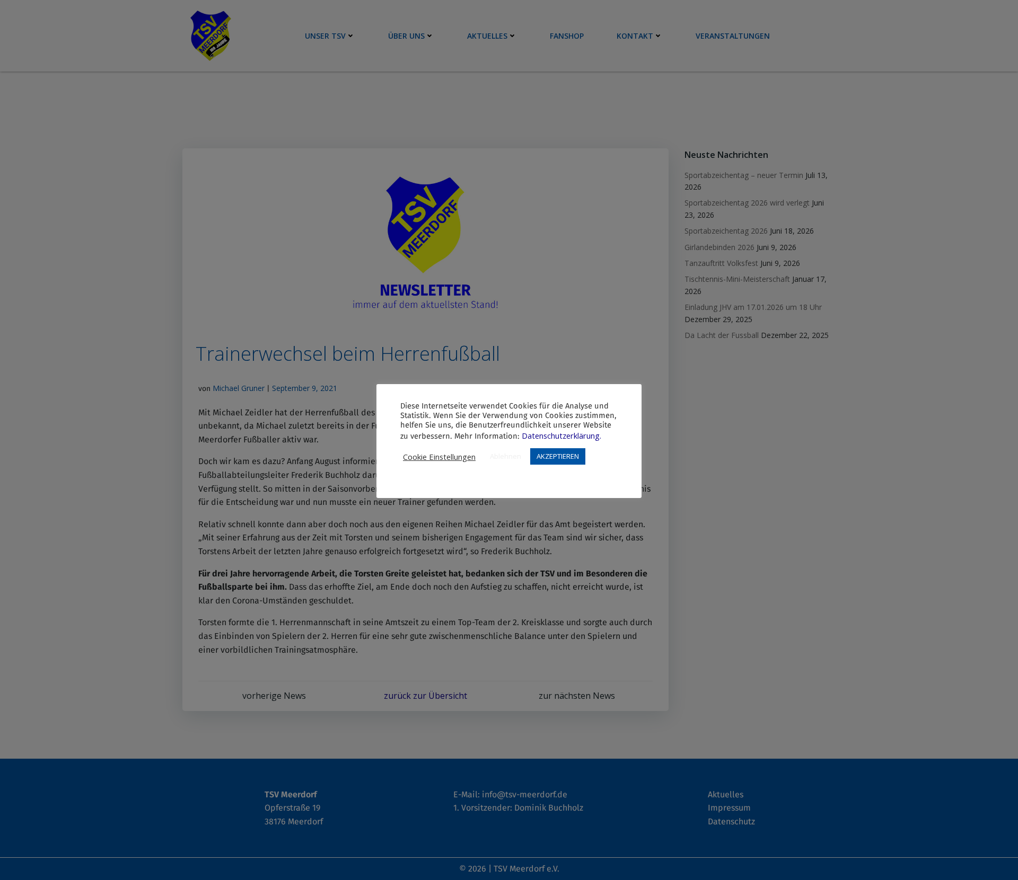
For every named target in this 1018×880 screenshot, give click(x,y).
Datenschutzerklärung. (561, 435)
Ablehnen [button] (505, 456)
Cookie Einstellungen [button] (439, 456)
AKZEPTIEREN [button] (558, 456)
